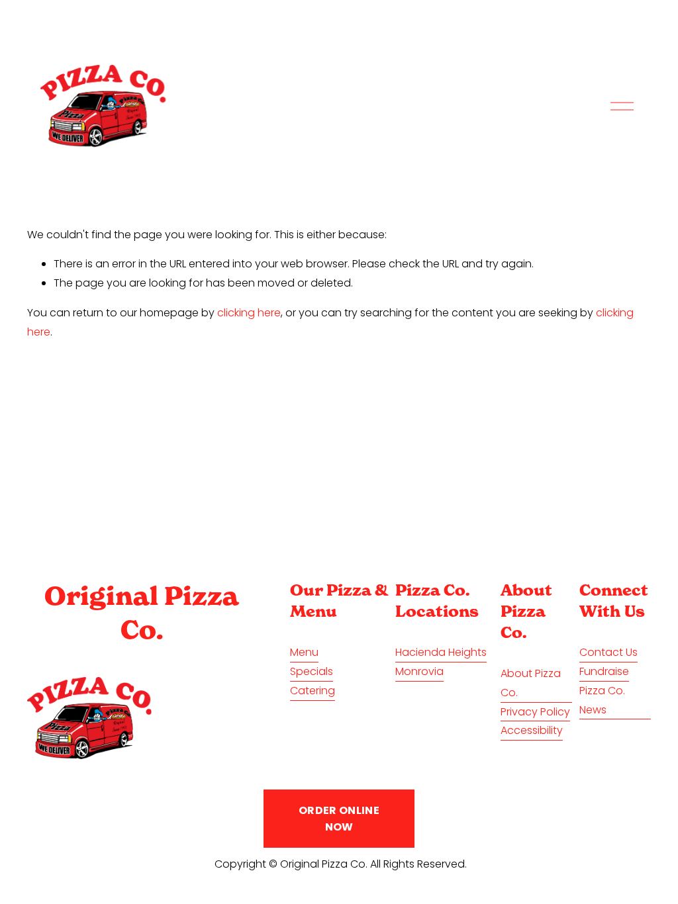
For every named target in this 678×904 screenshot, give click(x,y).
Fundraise (604, 671)
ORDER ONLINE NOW (339, 819)
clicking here (249, 312)
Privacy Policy (535, 711)
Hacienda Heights (441, 652)
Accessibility (532, 730)
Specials (311, 671)
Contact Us (608, 652)
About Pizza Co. (531, 683)
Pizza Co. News (602, 700)
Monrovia (419, 671)
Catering (312, 690)
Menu (304, 652)
